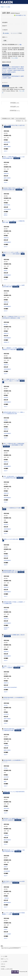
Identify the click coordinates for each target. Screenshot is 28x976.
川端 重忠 (6, 420)
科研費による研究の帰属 (6, 969)
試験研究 (5, 866)
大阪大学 (5, 151)
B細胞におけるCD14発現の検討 (11, 539)
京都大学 (5, 723)
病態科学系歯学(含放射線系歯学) (10, 687)
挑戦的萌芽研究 (7, 142)
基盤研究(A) (6, 364)
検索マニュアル (4, 959)
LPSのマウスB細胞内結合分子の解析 (12, 507)
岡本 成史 (6, 324)
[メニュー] (26, 2)
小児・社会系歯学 (8, 70)
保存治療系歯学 (7, 871)
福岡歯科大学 (6, 342)
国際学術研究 (6, 808)
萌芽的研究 (6, 397)
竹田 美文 (6, 705)
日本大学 (5, 215)
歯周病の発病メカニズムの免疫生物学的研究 (14, 791)
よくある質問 (4, 961)
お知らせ (3, 964)
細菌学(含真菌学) (12, 68)
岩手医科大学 (6, 627)
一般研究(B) (6, 745)
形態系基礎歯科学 (6, 67)
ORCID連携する (19, 15)
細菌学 (9, 77)
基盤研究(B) (6, 173)
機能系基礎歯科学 (7, 839)
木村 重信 (6, 609)
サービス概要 (4, 956)
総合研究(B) (6, 714)
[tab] (14, 103)
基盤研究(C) (6, 333)
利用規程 (3, 966)
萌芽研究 (5, 270)
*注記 (24, 15)
